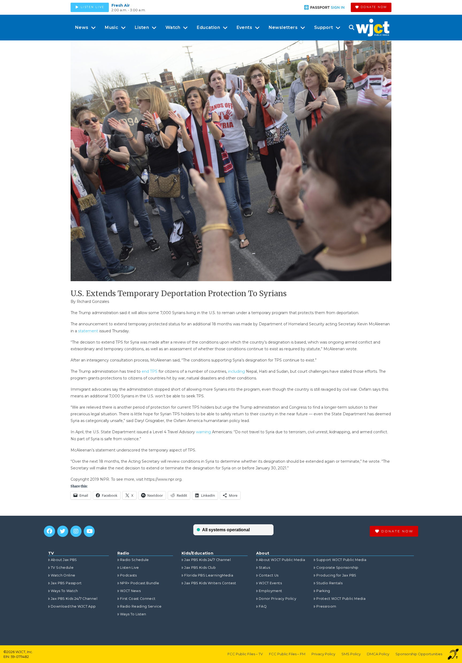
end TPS (149, 371)
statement (88, 331)
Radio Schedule (134, 560)
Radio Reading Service (140, 606)
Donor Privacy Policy (277, 599)
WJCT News (130, 591)
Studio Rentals (329, 583)
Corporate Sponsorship (337, 568)
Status (264, 568)
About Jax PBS (64, 560)
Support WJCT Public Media (341, 560)
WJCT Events (270, 583)
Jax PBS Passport (66, 583)
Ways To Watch (64, 591)
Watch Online (63, 575)
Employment (270, 591)
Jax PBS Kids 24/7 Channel (74, 599)
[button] (351, 27)
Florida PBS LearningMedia (208, 575)
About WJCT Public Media (282, 560)
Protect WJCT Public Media (340, 599)
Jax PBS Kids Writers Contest (210, 583)
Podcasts (128, 575)
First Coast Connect (138, 599)
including (237, 371)
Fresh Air (120, 5)
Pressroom (326, 606)
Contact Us (269, 575)
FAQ (263, 606)
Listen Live (129, 568)
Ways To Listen (133, 614)
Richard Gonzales (93, 301)
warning (204, 432)
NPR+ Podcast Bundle (139, 583)
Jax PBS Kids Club (200, 568)
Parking (323, 591)
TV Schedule (62, 568)
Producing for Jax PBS (336, 575)
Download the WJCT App (73, 606)
